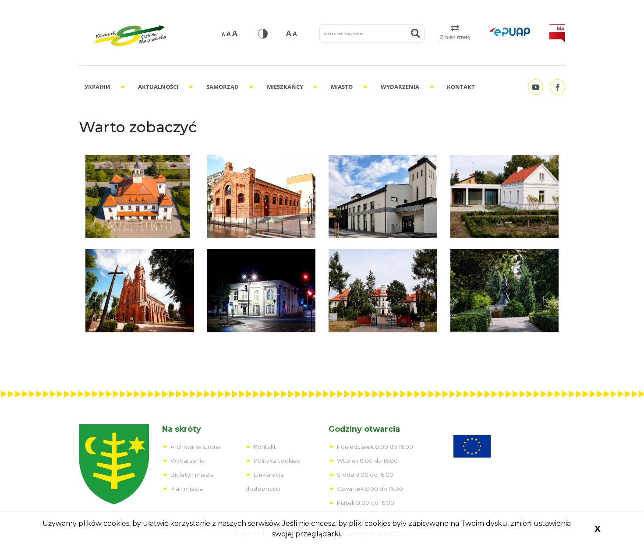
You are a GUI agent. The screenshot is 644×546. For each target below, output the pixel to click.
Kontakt (461, 87)
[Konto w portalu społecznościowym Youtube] (534, 87)
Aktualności (158, 87)
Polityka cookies (277, 461)
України (97, 87)
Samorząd (222, 87)
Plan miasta (186, 489)
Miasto (342, 87)
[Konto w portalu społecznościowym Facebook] (556, 87)
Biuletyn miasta (192, 475)
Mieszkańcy (285, 87)
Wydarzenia (400, 87)
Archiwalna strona (195, 447)
